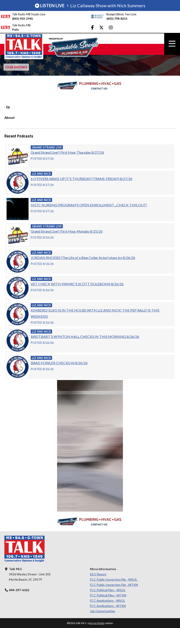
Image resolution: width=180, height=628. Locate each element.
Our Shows (16, 67)
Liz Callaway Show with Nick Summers (92, 5)
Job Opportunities (102, 611)
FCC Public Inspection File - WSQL (113, 579)
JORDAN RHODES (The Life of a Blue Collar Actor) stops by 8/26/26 (83, 257)
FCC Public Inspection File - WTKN (114, 585)
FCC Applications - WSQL (107, 600)
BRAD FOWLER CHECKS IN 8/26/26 (59, 363)
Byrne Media (96, 623)
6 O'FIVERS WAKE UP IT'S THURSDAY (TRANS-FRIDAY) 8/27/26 (81, 179)
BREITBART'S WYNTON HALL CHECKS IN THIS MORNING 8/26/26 (85, 336)
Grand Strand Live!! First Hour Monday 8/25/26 (67, 231)
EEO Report (98, 574)
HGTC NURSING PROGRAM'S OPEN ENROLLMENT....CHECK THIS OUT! (89, 205)
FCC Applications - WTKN (108, 606)
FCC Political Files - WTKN (108, 595)
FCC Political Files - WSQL (108, 590)
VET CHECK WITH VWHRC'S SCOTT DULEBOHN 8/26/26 (77, 284)
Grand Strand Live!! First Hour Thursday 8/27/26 (67, 152)
